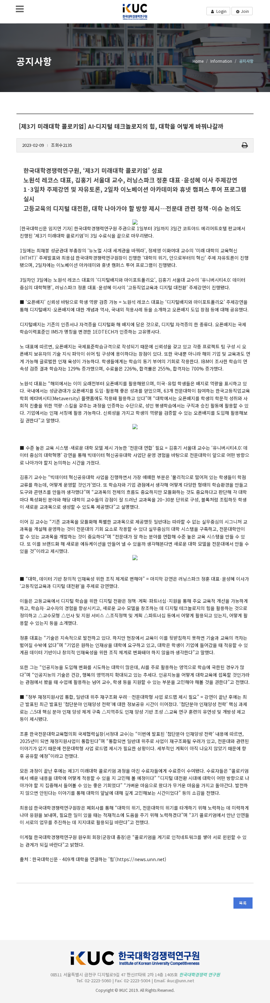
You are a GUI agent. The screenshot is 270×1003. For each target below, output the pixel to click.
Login (221, 11)
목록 (243, 903)
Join (244, 11)
